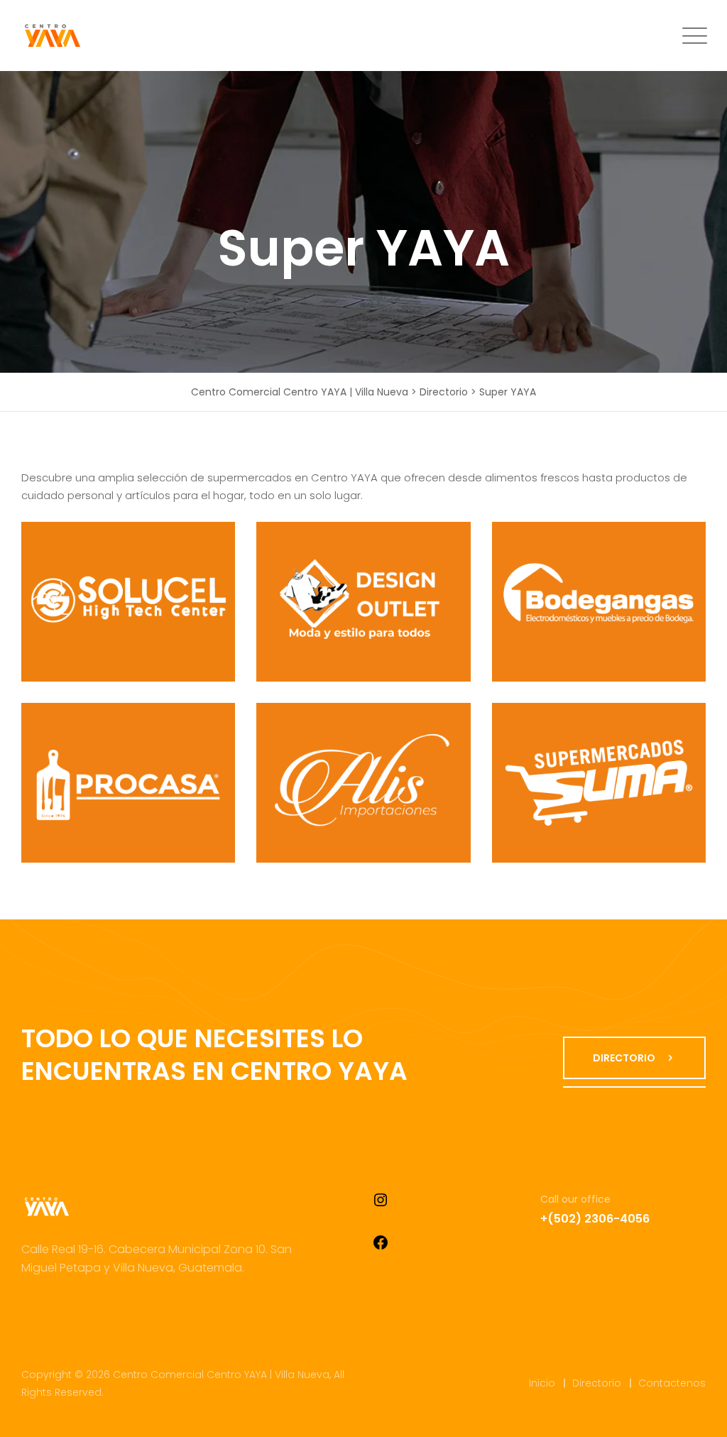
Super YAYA (98, 609)
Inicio (542, 1383)
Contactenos (672, 1383)
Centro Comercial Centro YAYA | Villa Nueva (221, 1374)
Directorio (596, 1383)
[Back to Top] (697, 1414)
